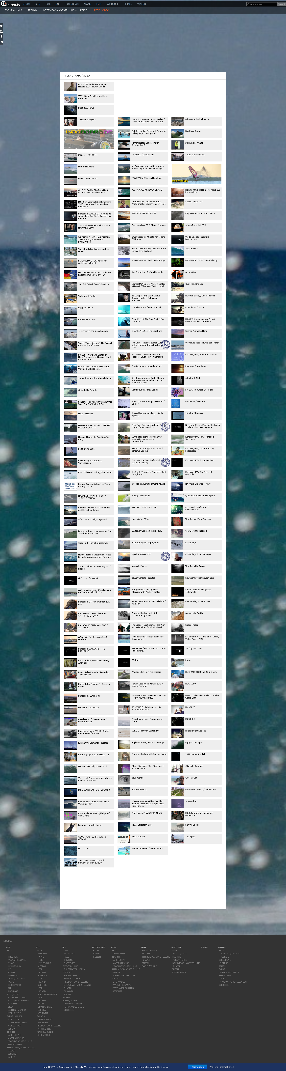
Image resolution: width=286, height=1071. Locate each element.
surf (99, 4)
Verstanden (197, 1067)
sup (58, 4)
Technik (32, 10)
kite (37, 4)
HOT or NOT (72, 4)
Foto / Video (101, 10)
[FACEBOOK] (1, 36)
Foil (48, 4)
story (26, 4)
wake (87, 4)
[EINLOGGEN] (1, 42)
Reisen (84, 10)
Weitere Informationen (222, 1067)
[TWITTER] (1, 26)
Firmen (128, 4)
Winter (141, 4)
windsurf (113, 4)
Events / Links (13, 10)
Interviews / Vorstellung (58, 10)
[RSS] (1, 31)
